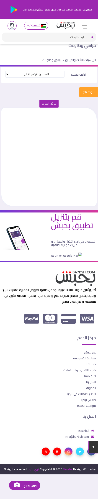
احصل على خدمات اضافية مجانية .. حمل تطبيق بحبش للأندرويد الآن (58, 9)
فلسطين (35, 25)
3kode (67, 469)
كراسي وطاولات (82, 45)
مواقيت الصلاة (86, 405)
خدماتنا (91, 364)
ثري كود (33, 469)
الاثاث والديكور (74, 60)
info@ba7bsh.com (77, 436)
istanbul (83, 430)
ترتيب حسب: (78, 74)
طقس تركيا (88, 399)
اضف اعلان (30, 486)
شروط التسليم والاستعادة (79, 370)
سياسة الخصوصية (84, 358)
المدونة (91, 388)
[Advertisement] (49, 157)
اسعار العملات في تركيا (81, 394)
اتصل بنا (91, 382)
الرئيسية (91, 60)
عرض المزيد (49, 103)
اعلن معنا (90, 376)
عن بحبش (90, 352)
